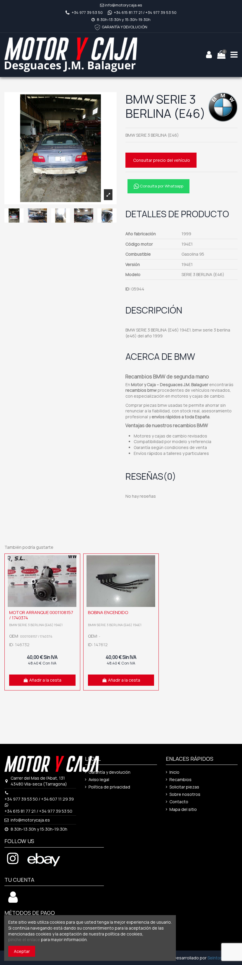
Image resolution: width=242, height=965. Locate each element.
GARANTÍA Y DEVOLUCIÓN (124, 27)
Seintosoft (217, 958)
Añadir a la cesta (45, 680)
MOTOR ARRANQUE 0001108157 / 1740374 (41, 615)
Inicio (174, 772)
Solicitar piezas (184, 787)
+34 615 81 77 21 (128, 12)
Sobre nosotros (184, 794)
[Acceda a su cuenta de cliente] (13, 900)
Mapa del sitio (183, 809)
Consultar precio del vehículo (161, 160)
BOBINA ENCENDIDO (108, 612)
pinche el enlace (24, 939)
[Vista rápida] (74, 574)
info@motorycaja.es (123, 5)
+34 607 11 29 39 (57, 799)
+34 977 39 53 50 (87, 12)
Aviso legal (99, 779)
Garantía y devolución (109, 772)
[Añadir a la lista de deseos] (74, 564)
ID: (127, 289)
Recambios (180, 779)
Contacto (178, 801)
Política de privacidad (109, 787)
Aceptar (22, 951)
